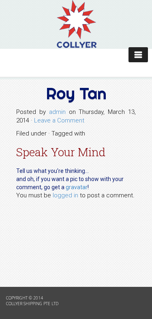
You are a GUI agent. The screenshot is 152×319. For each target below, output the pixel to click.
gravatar (77, 187)
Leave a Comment (59, 120)
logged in (65, 195)
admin (57, 112)
